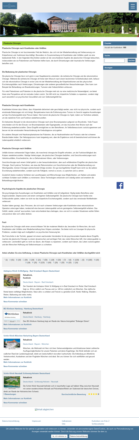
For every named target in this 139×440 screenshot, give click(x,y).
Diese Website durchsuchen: (115, 59)
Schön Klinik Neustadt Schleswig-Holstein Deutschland (27, 373)
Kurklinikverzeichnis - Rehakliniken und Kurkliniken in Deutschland (12, 6)
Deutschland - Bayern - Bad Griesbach (38, 282)
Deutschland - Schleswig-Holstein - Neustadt (40, 382)
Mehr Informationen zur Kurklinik (17, 297)
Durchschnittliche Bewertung (74, 394)
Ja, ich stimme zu (59, 436)
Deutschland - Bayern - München (36, 344)
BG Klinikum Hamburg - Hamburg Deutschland (23, 309)
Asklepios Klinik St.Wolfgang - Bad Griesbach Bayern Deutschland (31, 271)
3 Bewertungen (10, 394)
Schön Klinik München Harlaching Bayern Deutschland (27, 336)
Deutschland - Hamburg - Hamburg (36, 317)
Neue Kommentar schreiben (15, 302)
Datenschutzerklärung (78, 436)
